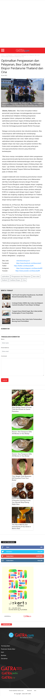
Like (41, 547)
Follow (40, 551)
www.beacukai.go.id (23, 260)
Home (2, 55)
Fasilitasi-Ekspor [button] (15, 280)
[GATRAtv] (10, 677)
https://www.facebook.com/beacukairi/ (28, 263)
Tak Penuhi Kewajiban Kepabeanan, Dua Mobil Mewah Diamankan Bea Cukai (27, 296)
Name (2, 339)
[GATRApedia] (10, 673)
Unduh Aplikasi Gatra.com (16, 690)
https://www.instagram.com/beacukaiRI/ (29, 268)
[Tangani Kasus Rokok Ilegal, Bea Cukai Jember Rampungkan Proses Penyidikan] (6, 313)
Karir (2, 652)
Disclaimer (4, 658)
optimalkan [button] (5, 276)
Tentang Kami (5, 646)
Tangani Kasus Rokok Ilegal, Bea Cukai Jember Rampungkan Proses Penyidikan (27, 312)
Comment (4, 356)
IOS (35, 690)
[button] (43, 49)
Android (29, 690)
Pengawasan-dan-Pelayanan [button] (21, 276)
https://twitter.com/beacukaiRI (23, 266)
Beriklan (3, 655)
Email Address (5, 347)
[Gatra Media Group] (11, 668)
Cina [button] (24, 280)
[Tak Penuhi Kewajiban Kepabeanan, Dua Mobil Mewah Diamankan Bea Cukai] (6, 296)
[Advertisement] (22, 24)
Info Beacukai (9, 55)
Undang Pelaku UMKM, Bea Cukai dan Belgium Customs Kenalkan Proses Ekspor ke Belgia (27, 304)
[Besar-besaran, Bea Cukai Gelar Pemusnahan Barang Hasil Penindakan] (6, 321)
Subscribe (39, 556)
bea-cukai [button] (36, 276)
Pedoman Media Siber (8, 649)
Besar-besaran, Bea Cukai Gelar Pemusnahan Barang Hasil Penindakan (27, 320)
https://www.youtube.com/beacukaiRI (27, 271)
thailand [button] (4, 280)
